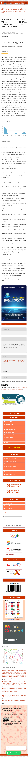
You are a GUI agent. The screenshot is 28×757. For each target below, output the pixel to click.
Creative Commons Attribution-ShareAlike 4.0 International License (12, 723)
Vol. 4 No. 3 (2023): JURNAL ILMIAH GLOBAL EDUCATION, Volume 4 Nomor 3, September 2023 (14, 11)
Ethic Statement (9, 463)
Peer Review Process (10, 461)
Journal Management (10, 469)
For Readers (8, 503)
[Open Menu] (1, 2)
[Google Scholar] (14, 538)
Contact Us (8, 442)
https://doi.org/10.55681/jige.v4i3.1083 (13, 43)
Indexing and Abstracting (12, 434)
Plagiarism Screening (11, 466)
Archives (23, 8)
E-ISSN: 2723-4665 (14, 413)
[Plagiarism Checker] (14, 575)
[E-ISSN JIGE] (14, 592)
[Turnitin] (14, 567)
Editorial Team (9, 424)
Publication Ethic (9, 432)
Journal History (9, 437)
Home (3, 8)
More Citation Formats (9, 350)
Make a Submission (14, 447)
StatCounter (17, 619)
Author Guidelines (10, 429)
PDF (5, 324)
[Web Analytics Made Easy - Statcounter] (11, 619)
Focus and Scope (9, 421)
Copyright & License (10, 458)
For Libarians (8, 508)
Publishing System (10, 474)
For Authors (8, 505)
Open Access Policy (10, 471)
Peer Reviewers (9, 427)
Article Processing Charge (12, 440)
